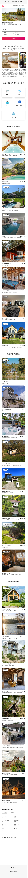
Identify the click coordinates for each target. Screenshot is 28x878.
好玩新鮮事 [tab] (12, 812)
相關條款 (15, 871)
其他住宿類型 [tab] (4, 812)
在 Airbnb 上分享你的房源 (18, 5)
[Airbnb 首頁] (3, 6)
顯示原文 (20, 1)
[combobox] (13, 29)
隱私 (11, 871)
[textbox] (7, 34)
